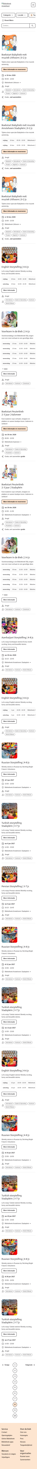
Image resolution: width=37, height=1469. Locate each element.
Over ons (23, 1432)
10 (15, 1416)
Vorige (7, 1365)
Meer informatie (9, 290)
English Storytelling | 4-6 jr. (15, 267)
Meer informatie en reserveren (14, 69)
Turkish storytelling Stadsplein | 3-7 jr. (12, 824)
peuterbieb (9, 452)
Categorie (7, 15)
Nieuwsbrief (6, 1445)
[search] (32, 25)
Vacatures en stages (9, 1454)
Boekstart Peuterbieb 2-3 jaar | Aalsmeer (13, 413)
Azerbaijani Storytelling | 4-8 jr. (18, 637)
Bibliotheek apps (7, 1442)
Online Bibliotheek (8, 1439)
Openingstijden (7, 1435)
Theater (8, 93)
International (17, 90)
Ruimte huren (25, 1456)
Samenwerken (25, 1460)
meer (5, 369)
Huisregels (24, 1435)
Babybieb (8, 90)
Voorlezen (23, 93)
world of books (10, 303)
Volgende (28, 1365)
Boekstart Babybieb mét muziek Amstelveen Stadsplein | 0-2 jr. (18, 127)
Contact (4, 1432)
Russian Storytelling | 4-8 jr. (16, 762)
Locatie (20, 15)
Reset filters (9, 20)
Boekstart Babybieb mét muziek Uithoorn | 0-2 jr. (14, 56)
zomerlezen (26, 383)
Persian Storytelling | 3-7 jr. (15, 886)
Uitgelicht (15, 93)
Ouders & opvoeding (28, 90)
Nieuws (22, 1442)
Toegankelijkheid (26, 1445)
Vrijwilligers (6, 1457)
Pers (21, 1439)
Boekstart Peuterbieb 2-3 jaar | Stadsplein (13, 486)
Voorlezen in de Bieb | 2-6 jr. (16, 331)
